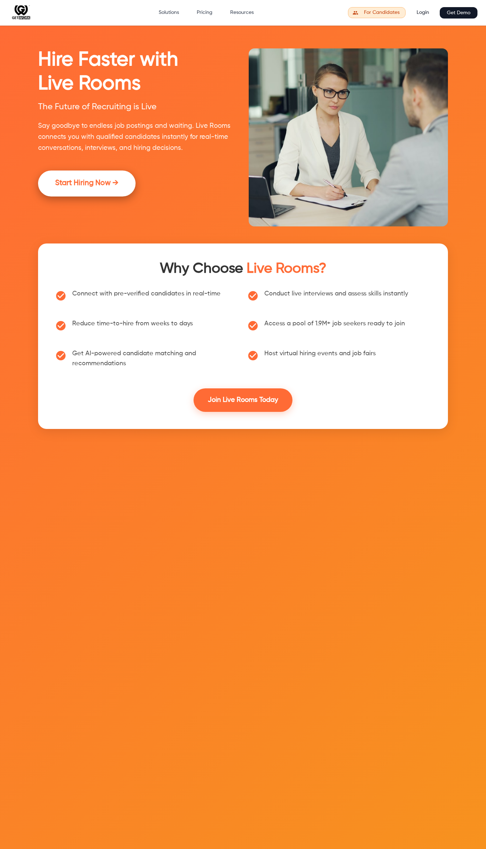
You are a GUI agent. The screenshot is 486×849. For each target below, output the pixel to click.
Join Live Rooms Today (243, 400)
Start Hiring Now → (86, 183)
